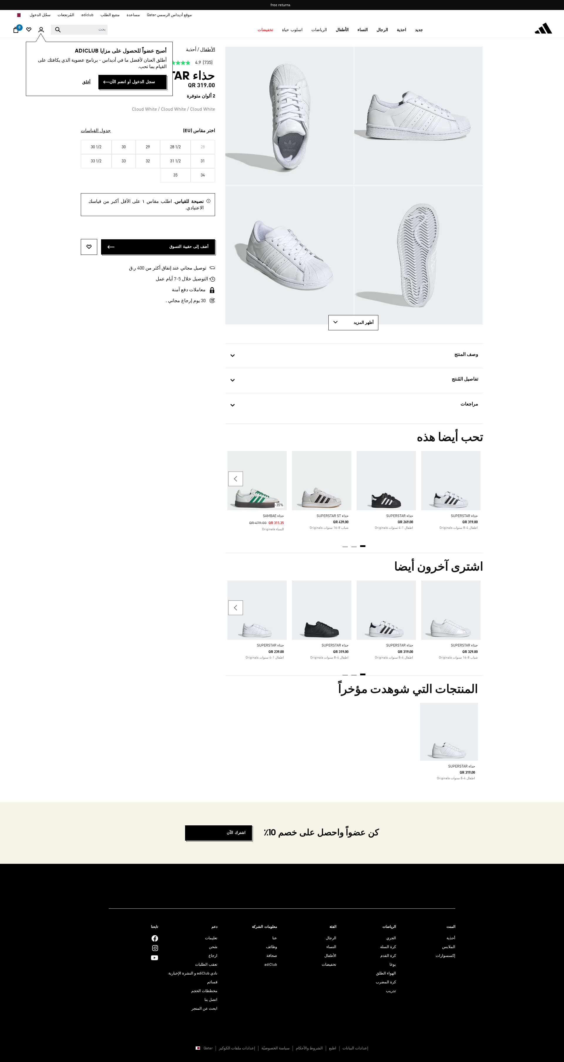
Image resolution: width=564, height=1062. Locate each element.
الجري (391, 938)
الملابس (448, 947)
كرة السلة (388, 947)
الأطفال (207, 50)
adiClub (270, 965)
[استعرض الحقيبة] (16, 31)
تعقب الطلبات (206, 965)
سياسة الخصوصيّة (275, 1048)
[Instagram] (155, 948)
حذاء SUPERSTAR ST (332, 516)
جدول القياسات (96, 131)
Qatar (208, 1048)
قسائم (212, 982)
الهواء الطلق (386, 973)
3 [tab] (345, 544)
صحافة (271, 956)
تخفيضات (329, 965)
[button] (419, 30)
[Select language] (18, 15)
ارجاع (213, 956)
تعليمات (211, 938)
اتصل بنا (210, 1000)
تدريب (391, 991)
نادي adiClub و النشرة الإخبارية (192, 973)
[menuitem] (419, 30)
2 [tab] (354, 544)
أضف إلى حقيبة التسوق (189, 247)
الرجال (331, 938)
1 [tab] (363, 544)
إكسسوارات (445, 956)
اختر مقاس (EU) (199, 131)
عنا (274, 938)
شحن (213, 947)
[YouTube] (154, 958)
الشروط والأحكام (309, 1048)
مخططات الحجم (204, 991)
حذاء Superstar (464, 516)
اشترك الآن (236, 833)
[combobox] (79, 30)
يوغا (393, 965)
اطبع (332, 1048)
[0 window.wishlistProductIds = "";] (29, 30)
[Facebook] (155, 938)
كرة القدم (388, 956)
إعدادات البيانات (355, 1048)
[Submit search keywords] (58, 29)
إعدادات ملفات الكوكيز (237, 1048)
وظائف (271, 947)
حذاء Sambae (273, 516)
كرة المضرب (386, 982)
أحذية (191, 50)
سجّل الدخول (40, 15)
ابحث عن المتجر (204, 1009)
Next (235, 479)
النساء (331, 947)
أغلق (86, 82)
